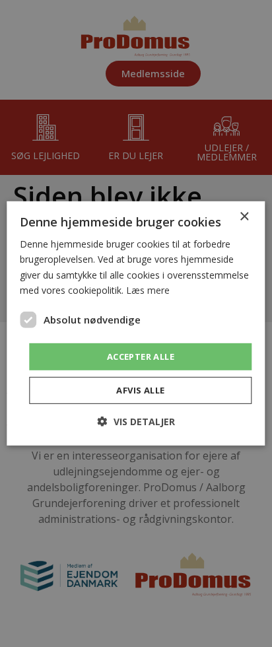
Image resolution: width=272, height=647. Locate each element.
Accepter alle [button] (140, 356)
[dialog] (136, 323)
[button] (136, 421)
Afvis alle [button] (140, 390)
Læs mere (148, 289)
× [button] (244, 217)
